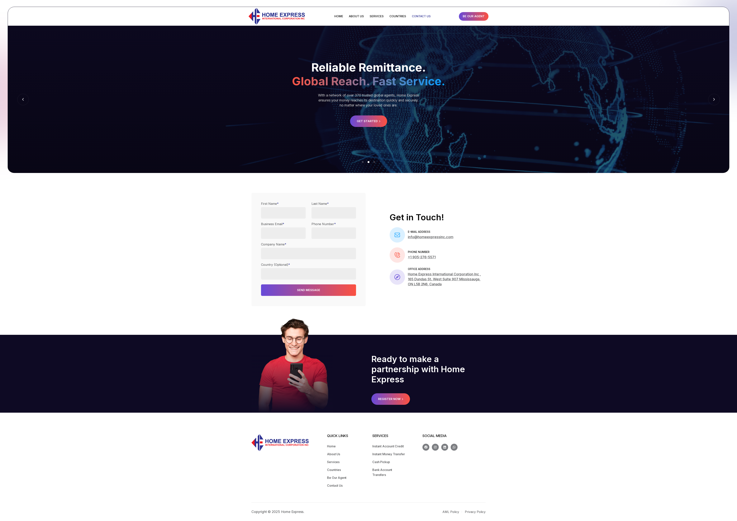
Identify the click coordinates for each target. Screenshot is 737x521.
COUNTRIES (397, 16)
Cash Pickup (381, 462)
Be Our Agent (474, 16)
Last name (320, 204)
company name (273, 244)
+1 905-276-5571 (422, 257)
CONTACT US (421, 16)
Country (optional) (275, 265)
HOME (338, 16)
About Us (333, 454)
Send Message (308, 290)
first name (270, 204)
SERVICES (377, 16)
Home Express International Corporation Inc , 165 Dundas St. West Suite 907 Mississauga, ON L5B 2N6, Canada (444, 279)
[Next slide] (23, 99)
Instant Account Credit (388, 446)
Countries (334, 470)
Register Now (389, 399)
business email (272, 224)
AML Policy (450, 512)
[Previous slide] (714, 99)
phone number (323, 224)
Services (333, 462)
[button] (363, 162)
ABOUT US (356, 16)
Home (331, 446)
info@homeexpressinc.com (430, 237)
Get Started (367, 121)
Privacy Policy (475, 512)
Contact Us (334, 485)
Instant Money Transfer (388, 454)
